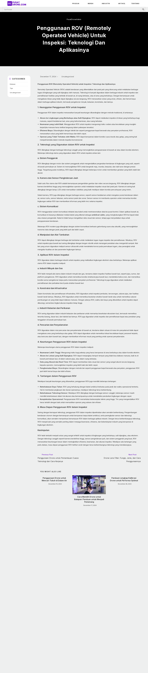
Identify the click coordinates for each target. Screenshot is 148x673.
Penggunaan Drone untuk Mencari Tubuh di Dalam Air (54, 479)
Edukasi (12, 84)
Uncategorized (15, 92)
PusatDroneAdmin (74, 19)
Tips (11, 88)
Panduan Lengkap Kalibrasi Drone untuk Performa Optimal (124, 479)
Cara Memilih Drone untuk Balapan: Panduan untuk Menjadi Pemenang (89, 499)
